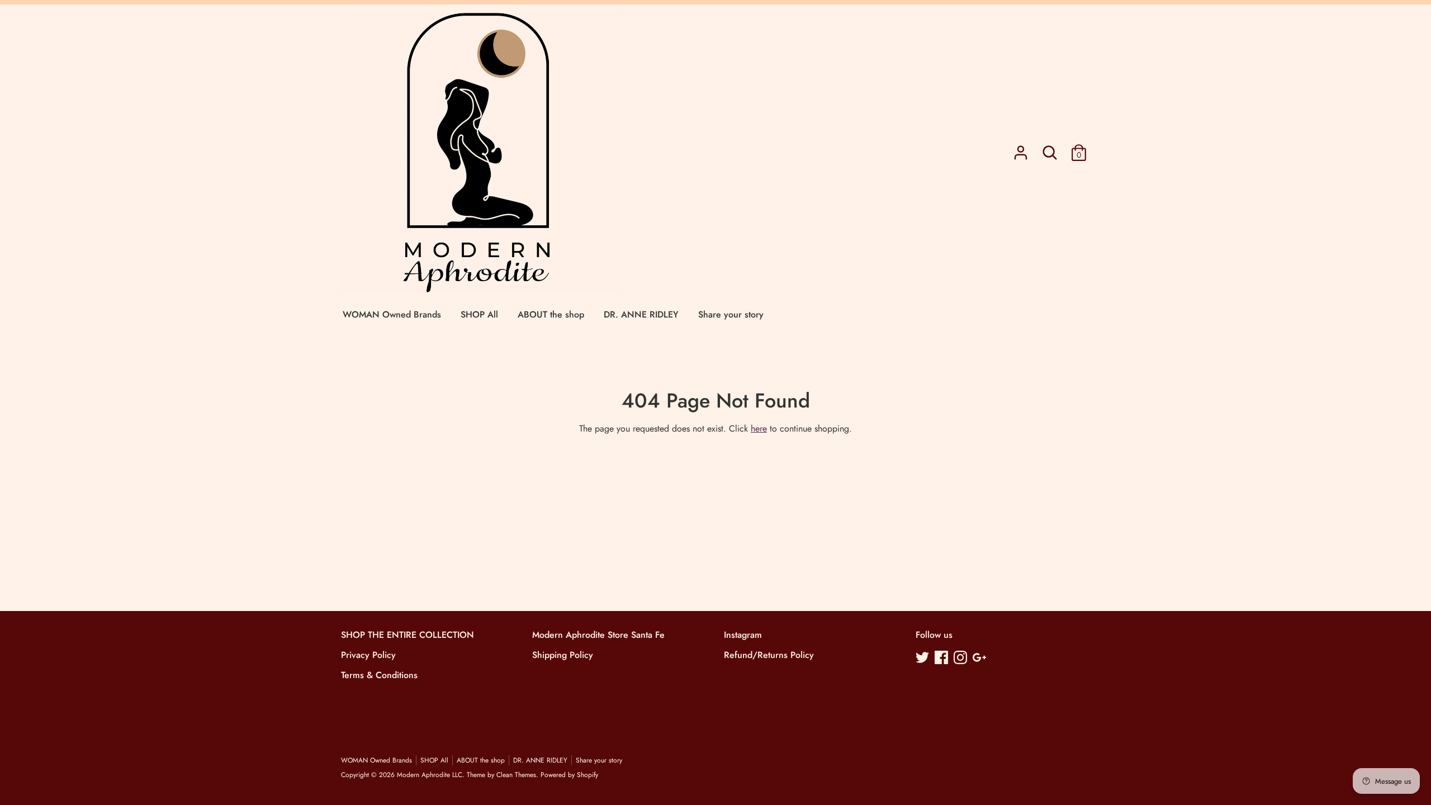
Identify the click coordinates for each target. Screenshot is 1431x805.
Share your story (731, 314)
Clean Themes (516, 775)
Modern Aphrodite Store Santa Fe (598, 634)
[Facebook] (942, 658)
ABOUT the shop (551, 314)
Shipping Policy (562, 654)
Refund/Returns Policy (769, 654)
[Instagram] (961, 658)
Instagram (743, 634)
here (759, 428)
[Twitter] (923, 658)
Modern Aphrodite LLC (429, 775)
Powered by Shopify (569, 775)
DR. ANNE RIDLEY (641, 314)
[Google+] (980, 658)
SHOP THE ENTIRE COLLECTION (407, 634)
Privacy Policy (368, 654)
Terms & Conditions (379, 675)
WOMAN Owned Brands (392, 314)
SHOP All (479, 314)
